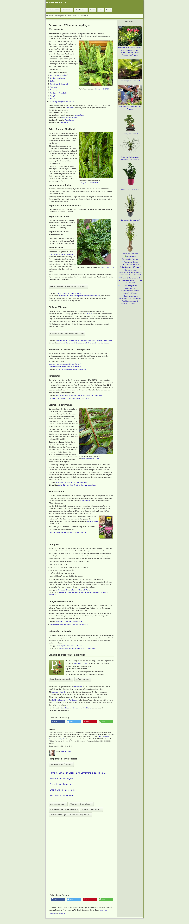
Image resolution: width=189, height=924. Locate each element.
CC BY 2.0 (98, 458)
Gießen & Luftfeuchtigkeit (61, 778)
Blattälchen (78, 687)
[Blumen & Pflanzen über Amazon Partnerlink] (130, 45)
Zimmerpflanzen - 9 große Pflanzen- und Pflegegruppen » (70, 815)
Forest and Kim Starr (87, 458)
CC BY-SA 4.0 (109, 267)
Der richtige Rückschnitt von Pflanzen (69, 646)
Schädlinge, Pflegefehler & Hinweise (62, 102)
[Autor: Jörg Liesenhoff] (52, 756)
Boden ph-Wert (92, 521)
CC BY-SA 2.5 (105, 89)
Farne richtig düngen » (60, 784)
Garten (92, 10)
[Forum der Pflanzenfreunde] (57, 674)
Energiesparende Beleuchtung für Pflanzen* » (65, 366)
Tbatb (102, 267)
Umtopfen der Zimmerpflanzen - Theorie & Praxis (73, 590)
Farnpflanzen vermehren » (62, 795)
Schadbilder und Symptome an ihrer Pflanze (76, 708)
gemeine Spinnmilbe (59, 692)
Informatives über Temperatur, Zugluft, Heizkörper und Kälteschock (79, 395)
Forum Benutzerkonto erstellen (61, 679)
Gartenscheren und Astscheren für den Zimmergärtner (77, 648)
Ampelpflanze (79, 115)
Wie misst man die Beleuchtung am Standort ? (68, 286)
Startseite (49, 16)
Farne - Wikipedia (103, 736)
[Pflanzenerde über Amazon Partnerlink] (130, 104)
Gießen (52, 81)
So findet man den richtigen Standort (68, 293)
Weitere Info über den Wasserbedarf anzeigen (67, 333)
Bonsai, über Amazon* (130, 134)
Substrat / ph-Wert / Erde (58, 93)
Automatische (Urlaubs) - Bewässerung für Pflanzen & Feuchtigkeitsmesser (84, 343)
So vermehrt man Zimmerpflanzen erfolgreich (71, 482)
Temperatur (53, 87)
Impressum (61, 913)
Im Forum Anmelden (83, 679)
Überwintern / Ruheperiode (59, 84)
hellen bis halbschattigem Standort (61, 254)
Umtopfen (53, 96)
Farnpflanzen (69, 120)
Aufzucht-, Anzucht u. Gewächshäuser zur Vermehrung (77, 485)
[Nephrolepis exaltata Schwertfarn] (96, 86)
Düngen (52, 99)
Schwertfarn (84, 16)
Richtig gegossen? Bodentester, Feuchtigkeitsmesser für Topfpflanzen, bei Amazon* (130, 301)
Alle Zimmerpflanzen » (58, 804)
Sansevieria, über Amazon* (130, 220)
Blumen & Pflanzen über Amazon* (130, 47)
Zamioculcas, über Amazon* (130, 189)
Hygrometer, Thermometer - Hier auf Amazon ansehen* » (69, 398)
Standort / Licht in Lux (57, 78)
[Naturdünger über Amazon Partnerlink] (130, 78)
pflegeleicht (64, 122)
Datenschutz (53, 913)
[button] (58, 721)
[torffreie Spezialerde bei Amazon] (106, 538)
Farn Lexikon (72, 16)
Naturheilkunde (81, 10)
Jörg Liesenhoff (66, 751)
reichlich (90, 314)
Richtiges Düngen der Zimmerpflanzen (69, 621)
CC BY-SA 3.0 (94, 183)
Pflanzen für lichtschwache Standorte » (64, 809)
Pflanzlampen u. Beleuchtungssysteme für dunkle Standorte (79, 296)
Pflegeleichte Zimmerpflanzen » (81, 804)
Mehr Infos (103, 910)
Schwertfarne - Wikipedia (57, 739)
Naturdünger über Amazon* (130, 81)
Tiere (100, 10)
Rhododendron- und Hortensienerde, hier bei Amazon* (68, 532)
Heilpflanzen (67, 10)
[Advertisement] (81, 842)
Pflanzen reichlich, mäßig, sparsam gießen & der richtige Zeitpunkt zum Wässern (84, 340)
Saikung (97, 89)
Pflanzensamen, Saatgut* (130, 50)
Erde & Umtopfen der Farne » (63, 790)
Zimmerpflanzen (53, 10)
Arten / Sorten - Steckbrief (58, 75)
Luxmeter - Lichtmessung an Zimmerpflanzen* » (65, 364)
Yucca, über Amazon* (130, 254)
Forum (108, 10)
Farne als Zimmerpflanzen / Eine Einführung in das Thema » (78, 773)
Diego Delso (85, 183)
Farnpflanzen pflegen (69, 117)
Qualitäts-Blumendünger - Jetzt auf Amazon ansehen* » (69, 624)
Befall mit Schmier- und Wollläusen (64, 700)
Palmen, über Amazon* (130, 259)
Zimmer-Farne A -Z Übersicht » (61, 764)
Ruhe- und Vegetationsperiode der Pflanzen (71, 369)
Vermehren (53, 90)
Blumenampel (85, 500)
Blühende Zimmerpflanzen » (91, 809)
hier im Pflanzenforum (80, 663)
